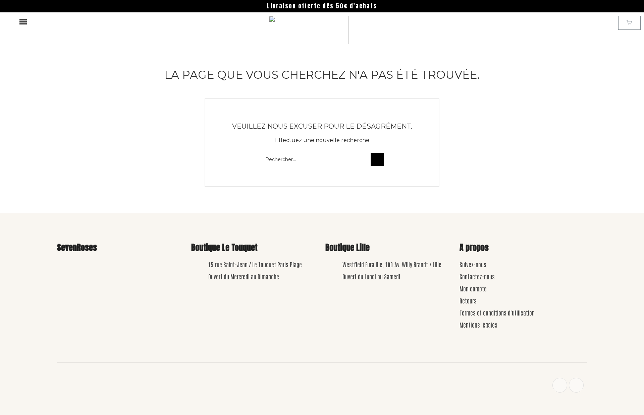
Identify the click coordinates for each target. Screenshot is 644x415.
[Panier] (629, 23)
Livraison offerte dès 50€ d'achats (322, 6)
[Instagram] (559, 385)
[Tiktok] (576, 385)
